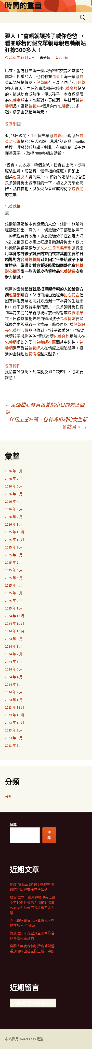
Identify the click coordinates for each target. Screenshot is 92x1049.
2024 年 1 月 (14, 700)
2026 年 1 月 (14, 524)
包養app (60, 135)
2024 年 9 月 (14, 639)
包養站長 (68, 271)
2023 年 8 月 (14, 738)
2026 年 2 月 (14, 517)
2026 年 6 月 (14, 486)
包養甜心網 (18, 330)
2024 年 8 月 (14, 646)
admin (63, 57)
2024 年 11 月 (14, 623)
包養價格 (32, 353)
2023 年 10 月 (14, 722)
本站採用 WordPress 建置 (24, 1039)
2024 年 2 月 (14, 692)
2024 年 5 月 (14, 669)
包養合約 (61, 336)
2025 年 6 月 (14, 570)
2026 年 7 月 (14, 478)
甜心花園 (71, 294)
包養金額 (70, 88)
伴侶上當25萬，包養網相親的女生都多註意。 (48, 423)
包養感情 (13, 206)
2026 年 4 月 (14, 501)
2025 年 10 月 (14, 539)
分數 (8, 796)
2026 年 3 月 (14, 509)
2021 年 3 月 (14, 745)
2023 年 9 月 (14, 730)
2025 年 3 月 (14, 593)
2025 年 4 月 (14, 585)
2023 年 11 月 (14, 715)
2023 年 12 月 (14, 707)
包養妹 (34, 106)
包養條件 (13, 365)
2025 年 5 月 (14, 578)
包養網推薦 (46, 342)
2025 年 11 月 (14, 532)
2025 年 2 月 (14, 600)
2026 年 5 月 (14, 494)
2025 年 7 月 (14, 562)
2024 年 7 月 (14, 654)
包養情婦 (68, 318)
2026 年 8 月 (14, 471)
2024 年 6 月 (14, 661)
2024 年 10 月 (14, 631)
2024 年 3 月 (14, 684)
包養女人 (20, 176)
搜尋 (13, 824)
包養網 (42, 82)
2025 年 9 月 (14, 547)
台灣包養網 (30, 259)
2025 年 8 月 (14, 555)
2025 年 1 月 (14, 608)
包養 (56, 76)
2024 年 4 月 (14, 677)
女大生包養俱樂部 (56, 247)
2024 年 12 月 (14, 616)
